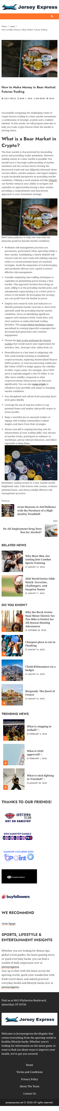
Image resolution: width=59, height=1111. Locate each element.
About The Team (29, 1086)
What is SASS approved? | (14, 754)
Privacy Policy (29, 1079)
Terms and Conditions (30, 1072)
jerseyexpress (10, 987)
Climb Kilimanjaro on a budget (12, 670)
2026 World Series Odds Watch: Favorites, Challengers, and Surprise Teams (12, 586)
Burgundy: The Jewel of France (12, 694)
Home (29, 1065)
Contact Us (29, 1093)
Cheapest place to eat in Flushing (12, 645)
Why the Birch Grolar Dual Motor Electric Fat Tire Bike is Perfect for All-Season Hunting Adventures (12, 621)
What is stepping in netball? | (14, 730)
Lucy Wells (9, 98)
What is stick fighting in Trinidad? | (14, 779)
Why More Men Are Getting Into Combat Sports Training (12, 561)
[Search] (52, 16)
